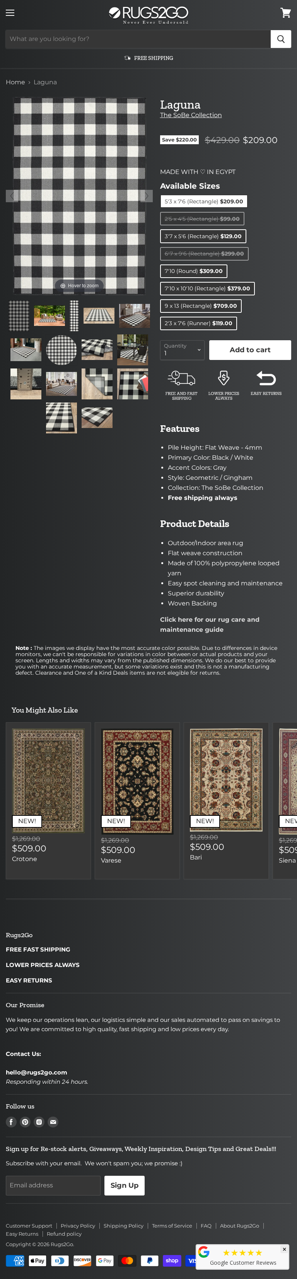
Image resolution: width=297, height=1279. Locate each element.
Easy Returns (22, 1234)
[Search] (281, 39)
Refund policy (64, 1234)
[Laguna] (19, 315)
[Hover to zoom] (79, 195)
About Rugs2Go (239, 1226)
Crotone (24, 859)
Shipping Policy (123, 1226)
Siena (287, 860)
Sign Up (124, 1185)
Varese (111, 860)
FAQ (206, 1226)
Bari (196, 857)
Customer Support (29, 1226)
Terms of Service (172, 1226)
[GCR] (204, 1252)
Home (15, 82)
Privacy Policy (78, 1226)
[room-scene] (49, 315)
